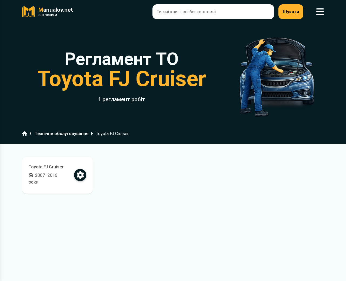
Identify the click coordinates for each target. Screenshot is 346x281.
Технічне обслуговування (61, 133)
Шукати (291, 11)
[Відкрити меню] (320, 11)
